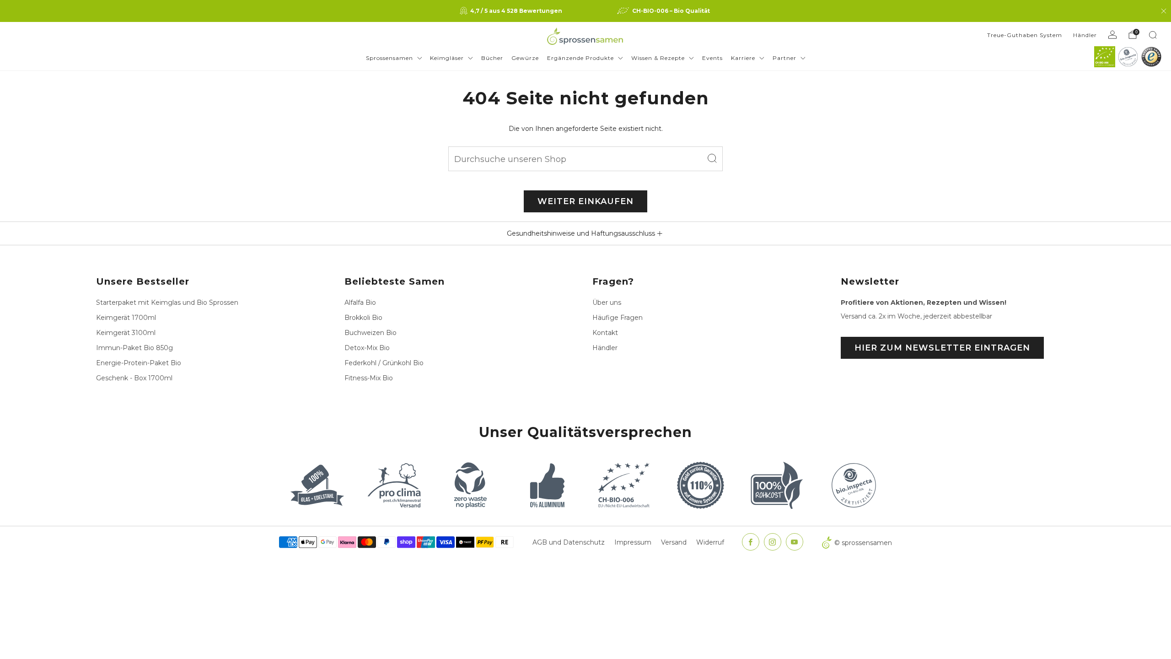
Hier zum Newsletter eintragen (942, 348)
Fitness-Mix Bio (368, 378)
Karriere (743, 57)
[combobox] (585, 158)
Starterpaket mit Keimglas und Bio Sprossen (167, 302)
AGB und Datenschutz (568, 542)
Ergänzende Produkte (580, 57)
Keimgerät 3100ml (126, 333)
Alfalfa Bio (360, 302)
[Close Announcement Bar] (1163, 11)
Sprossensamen (389, 57)
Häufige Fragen (617, 317)
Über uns (606, 302)
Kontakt (605, 333)
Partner (784, 57)
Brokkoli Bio (363, 317)
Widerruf (710, 542)
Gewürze (525, 57)
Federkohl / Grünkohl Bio (384, 363)
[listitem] (512, 11)
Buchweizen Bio (370, 333)
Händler (1085, 35)
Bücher (492, 57)
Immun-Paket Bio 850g (134, 348)
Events (712, 57)
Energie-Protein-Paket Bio (138, 363)
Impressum (632, 542)
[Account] (1112, 34)
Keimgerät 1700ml (126, 317)
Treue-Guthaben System (1024, 35)
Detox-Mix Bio (367, 348)
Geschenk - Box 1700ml (134, 378)
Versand (674, 542)
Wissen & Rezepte (658, 57)
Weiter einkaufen (585, 201)
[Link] (1104, 56)
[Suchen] (1152, 34)
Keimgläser (447, 57)
